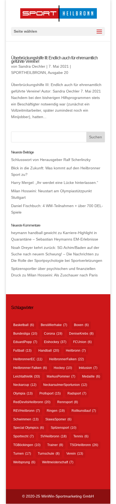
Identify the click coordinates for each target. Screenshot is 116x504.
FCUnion (82, 342)
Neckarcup (24, 385)
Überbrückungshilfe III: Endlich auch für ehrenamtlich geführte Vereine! (54, 60)
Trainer (55, 445)
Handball (48, 350)
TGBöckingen (26, 445)
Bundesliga (25, 333)
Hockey (63, 368)
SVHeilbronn (53, 436)
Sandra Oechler (31, 66)
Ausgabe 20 (58, 72)
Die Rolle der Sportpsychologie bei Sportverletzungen (56, 260)
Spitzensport (63, 428)
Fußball (22, 350)
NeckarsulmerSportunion (65, 385)
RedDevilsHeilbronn (31, 402)
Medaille (91, 376)
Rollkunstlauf (83, 411)
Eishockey (55, 342)
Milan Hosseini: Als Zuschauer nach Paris (62, 275)
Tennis (80, 436)
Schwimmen (26, 419)
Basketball (23, 325)
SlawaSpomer (58, 419)
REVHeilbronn (26, 411)
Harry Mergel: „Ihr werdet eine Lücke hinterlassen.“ (54, 182)
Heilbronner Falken (30, 368)
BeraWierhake (54, 325)
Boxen (81, 325)
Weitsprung (24, 462)
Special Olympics (28, 428)
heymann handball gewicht (34, 233)
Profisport (50, 393)
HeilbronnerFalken (66, 359)
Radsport (76, 393)
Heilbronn (76, 350)
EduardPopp (25, 342)
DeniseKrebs (81, 333)
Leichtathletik (26, 376)
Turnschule (49, 453)
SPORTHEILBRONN (28, 72)
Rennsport (67, 402)
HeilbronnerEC (27, 359)
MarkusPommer (61, 376)
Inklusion (88, 368)
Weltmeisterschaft (57, 462)
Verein (74, 453)
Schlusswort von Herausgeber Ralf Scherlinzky (51, 159)
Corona (53, 333)
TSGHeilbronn (84, 445)
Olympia (23, 393)
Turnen (22, 453)
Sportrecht (23, 436)
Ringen (56, 411)
